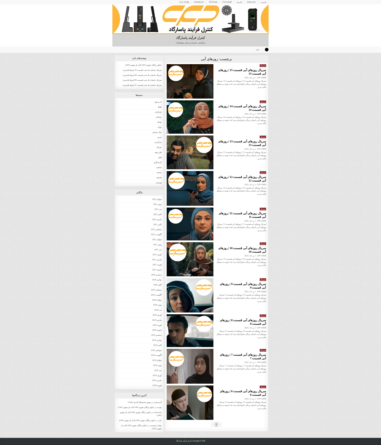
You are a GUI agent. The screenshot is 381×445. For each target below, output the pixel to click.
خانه (257, 50)
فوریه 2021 (157, 265)
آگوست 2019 (156, 355)
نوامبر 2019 (157, 340)
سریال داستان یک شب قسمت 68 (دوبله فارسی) (142, 80)
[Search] (266, 49)
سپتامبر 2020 (156, 290)
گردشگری (158, 162)
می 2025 (158, 209)
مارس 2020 (157, 320)
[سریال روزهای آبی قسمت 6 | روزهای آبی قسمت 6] (190, 402)
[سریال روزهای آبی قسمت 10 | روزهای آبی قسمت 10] (190, 259)
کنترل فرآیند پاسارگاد (190, 38)
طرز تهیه (158, 152)
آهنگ (160, 107)
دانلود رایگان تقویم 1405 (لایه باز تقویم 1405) (143, 65)
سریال (262, 66)
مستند (159, 172)
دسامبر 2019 (156, 335)
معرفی (159, 177)
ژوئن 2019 (157, 365)
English (251, 2)
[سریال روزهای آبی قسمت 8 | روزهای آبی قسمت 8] (190, 330)
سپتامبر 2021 (156, 229)
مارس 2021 (157, 259)
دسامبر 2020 (156, 275)
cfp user (261, 78)
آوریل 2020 (157, 315)
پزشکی (159, 117)
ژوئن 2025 (157, 204)
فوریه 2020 (157, 325)
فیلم (160, 157)
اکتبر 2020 (157, 285)
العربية (239, 2)
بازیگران (158, 112)
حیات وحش (157, 132)
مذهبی (159, 167)
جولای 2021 (157, 239)
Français (199, 2)
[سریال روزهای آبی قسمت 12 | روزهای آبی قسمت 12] (190, 188)
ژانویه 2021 (157, 270)
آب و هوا (158, 102)
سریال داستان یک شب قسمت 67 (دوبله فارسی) (142, 85)
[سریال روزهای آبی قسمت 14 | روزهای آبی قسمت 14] (190, 117)
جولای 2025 (157, 199)
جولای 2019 (157, 360)
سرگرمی (158, 142)
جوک (160, 127)
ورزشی (159, 182)
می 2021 (158, 249)
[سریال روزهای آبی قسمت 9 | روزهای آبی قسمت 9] (190, 295)
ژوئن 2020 (157, 305)
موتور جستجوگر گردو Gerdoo (139, 402)
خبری (159, 137)
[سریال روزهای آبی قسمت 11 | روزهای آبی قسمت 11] (190, 224)
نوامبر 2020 (157, 280)
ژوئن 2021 (157, 244)
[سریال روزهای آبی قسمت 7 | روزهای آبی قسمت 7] (190, 366)
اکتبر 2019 (157, 345)
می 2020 (158, 310)
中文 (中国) (184, 2)
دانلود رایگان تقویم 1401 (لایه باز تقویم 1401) (136, 407)
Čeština (213, 2)
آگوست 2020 (156, 295)
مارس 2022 (157, 219)
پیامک (159, 122)
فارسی (263, 2)
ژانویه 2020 (157, 330)
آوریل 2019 (157, 375)
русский (227, 2)
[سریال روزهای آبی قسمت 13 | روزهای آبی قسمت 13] (190, 152)
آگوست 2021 (156, 234)
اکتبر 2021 (157, 224)
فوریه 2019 (157, 385)
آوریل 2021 (157, 254)
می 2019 (158, 370)
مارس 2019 (157, 380)
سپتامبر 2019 (156, 350)
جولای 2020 (157, 300)
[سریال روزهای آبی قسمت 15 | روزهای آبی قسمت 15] (190, 81)
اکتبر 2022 (157, 214)
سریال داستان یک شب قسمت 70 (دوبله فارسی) (142, 70)
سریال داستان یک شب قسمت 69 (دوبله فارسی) (142, 75)
